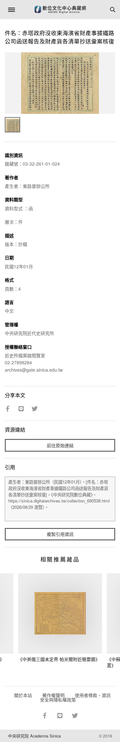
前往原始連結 (60, 445)
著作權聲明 (53, 695)
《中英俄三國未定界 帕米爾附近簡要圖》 (59, 659)
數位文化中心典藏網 (60, 9)
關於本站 (23, 695)
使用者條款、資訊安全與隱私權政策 (75, 697)
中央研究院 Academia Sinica (34, 736)
